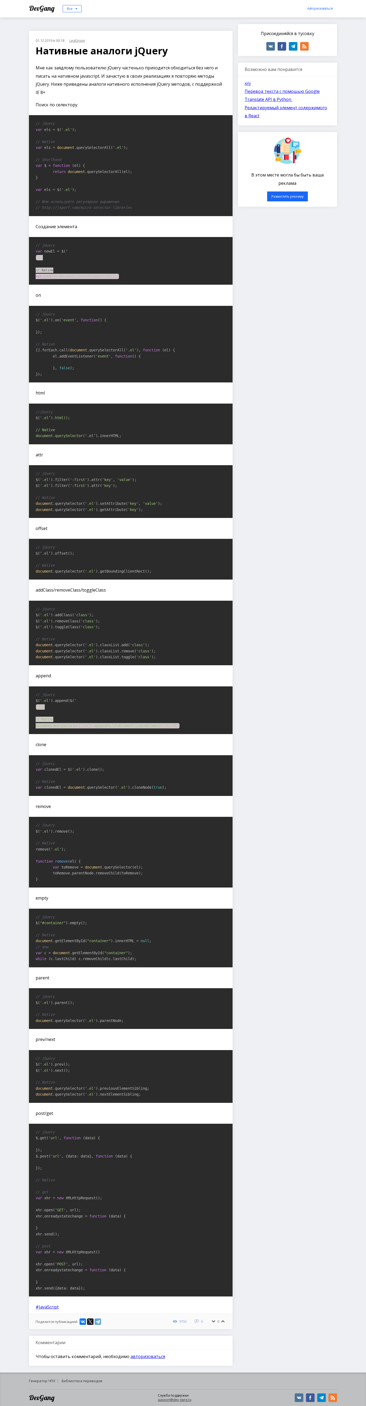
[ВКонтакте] (83, 1321)
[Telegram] (98, 1321)
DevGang (42, 8)
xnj (248, 83)
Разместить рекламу (287, 196)
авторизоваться (147, 1356)
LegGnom (77, 40)
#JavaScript (47, 1307)
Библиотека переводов (82, 1380)
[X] (90, 1321)
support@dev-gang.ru (174, 1399)
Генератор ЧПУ (42, 1380)
